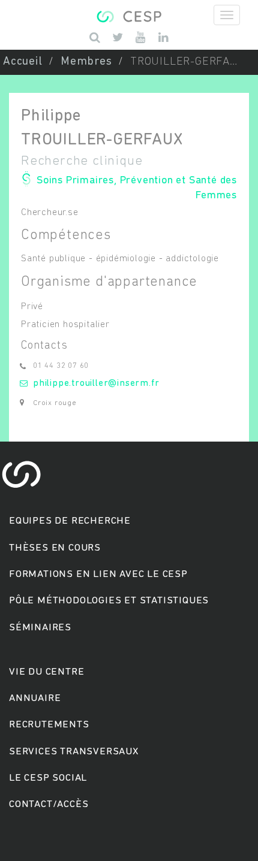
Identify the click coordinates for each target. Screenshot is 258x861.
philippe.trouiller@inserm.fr (96, 383)
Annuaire (35, 698)
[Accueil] (129, 15)
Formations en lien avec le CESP (98, 574)
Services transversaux (74, 752)
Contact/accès (48, 804)
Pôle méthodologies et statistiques (109, 601)
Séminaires (40, 628)
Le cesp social (48, 778)
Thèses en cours (55, 548)
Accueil (23, 62)
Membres (86, 62)
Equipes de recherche (70, 521)
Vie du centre (46, 672)
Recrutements (49, 725)
